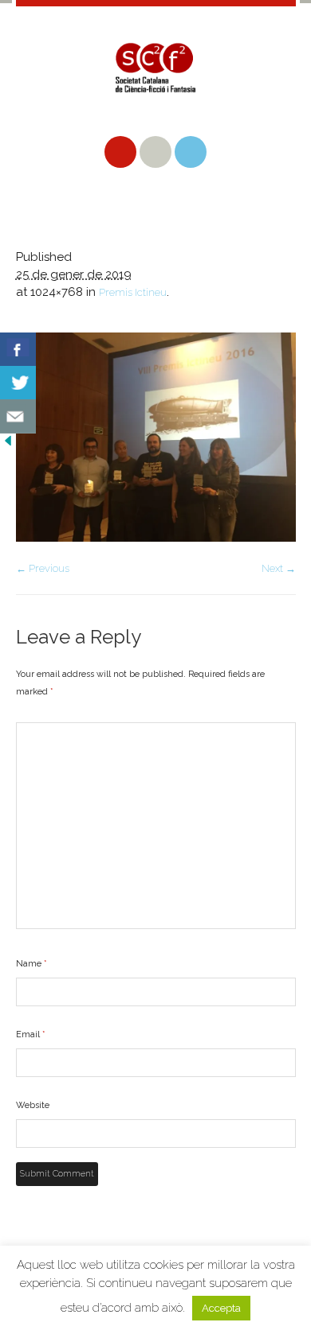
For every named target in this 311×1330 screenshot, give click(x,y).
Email (30, 1034)
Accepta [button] (221, 1308)
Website (32, 1105)
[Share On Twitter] (18, 383)
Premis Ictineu (133, 292)
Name (31, 964)
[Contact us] (18, 416)
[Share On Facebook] (18, 349)
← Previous (42, 568)
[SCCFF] (156, 79)
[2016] (156, 437)
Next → (279, 568)
